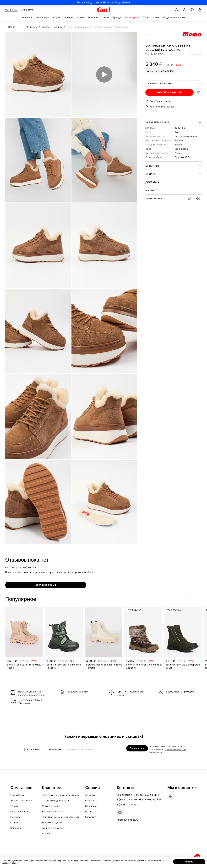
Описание (152, 165)
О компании (17, 795)
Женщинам (11, 10)
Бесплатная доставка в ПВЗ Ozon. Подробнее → (103, 2)
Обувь (56, 17)
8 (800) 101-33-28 (127, 799)
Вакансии (16, 828)
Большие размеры (98, 17)
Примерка (91, 806)
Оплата (150, 174)
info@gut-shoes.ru (127, 819)
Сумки (80, 17)
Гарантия (90, 817)
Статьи (14, 822)
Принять (189, 862)
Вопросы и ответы (53, 811)
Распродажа (132, 17)
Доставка (152, 182)
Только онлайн (151, 17)
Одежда (68, 17)
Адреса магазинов (21, 800)
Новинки (27, 17)
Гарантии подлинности (55, 800)
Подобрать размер (160, 101)
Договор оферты (51, 806)
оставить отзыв (45, 585)
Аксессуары (42, 17)
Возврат (151, 190)
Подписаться (137, 748)
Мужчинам (27, 10)
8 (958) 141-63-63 (127, 804)
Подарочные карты (174, 17)
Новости (15, 817)
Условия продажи (52, 822)
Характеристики (157, 122)
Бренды (117, 17)
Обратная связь (19, 811)
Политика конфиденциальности (61, 817)
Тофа (148, 35)
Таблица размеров (53, 828)
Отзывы (14, 806)
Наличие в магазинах (161, 106)
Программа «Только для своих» (60, 795)
